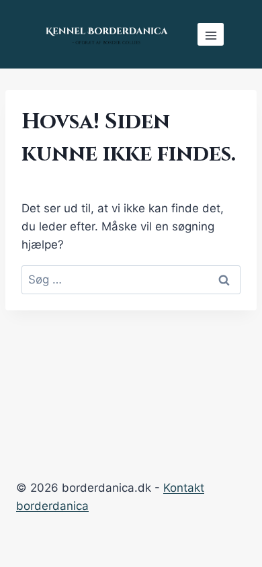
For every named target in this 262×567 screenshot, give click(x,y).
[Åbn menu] (210, 34)
